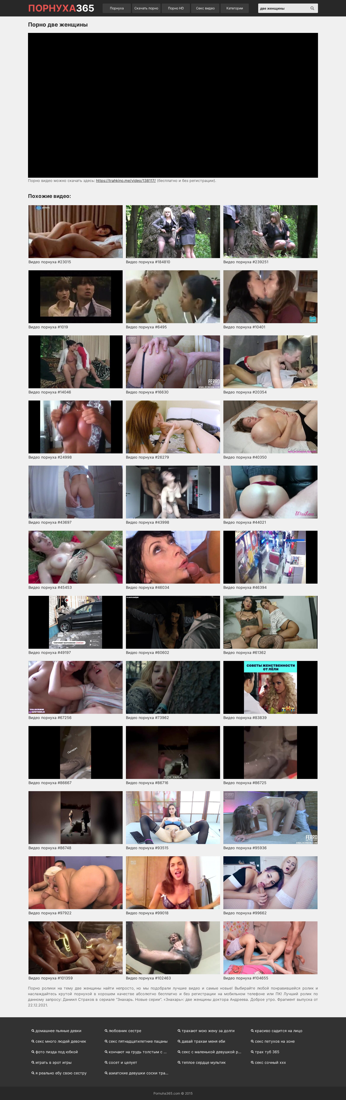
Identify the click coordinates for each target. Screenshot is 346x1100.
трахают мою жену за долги (208, 1030)
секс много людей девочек (61, 1041)
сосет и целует (123, 1062)
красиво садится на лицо (278, 1030)
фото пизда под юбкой (57, 1051)
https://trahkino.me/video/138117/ (126, 180)
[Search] (312, 8)
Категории (234, 8)
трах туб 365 (267, 1051)
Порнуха (117, 8)
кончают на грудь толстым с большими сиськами (140, 1051)
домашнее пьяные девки (58, 1030)
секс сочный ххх (270, 1062)
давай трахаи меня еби (203, 1041)
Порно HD (176, 8)
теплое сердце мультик (204, 1062)
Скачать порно (146, 8)
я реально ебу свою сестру (61, 1073)
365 (61, 8)
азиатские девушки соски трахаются (140, 1073)
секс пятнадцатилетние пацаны (138, 1041)
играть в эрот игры (54, 1062)
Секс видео (205, 8)
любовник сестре (125, 1030)
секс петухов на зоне (275, 1041)
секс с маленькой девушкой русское (213, 1051)
